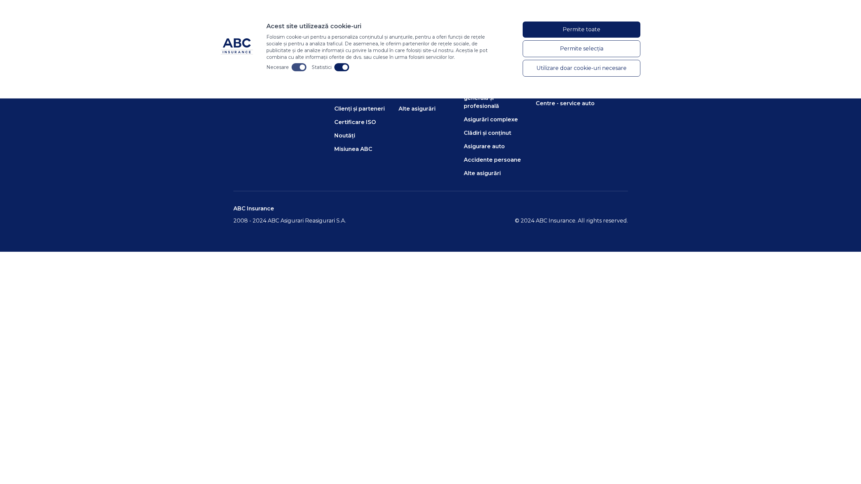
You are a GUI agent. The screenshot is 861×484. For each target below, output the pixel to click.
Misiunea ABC (353, 149)
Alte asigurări (417, 109)
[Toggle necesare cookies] (299, 67)
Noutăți (344, 135)
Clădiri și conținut (487, 133)
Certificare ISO (355, 122)
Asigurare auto (484, 146)
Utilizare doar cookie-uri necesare (581, 68)
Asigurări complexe (491, 119)
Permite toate (581, 29)
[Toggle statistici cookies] (341, 67)
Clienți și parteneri (359, 109)
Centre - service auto (565, 103)
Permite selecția (581, 48)
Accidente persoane (492, 160)
